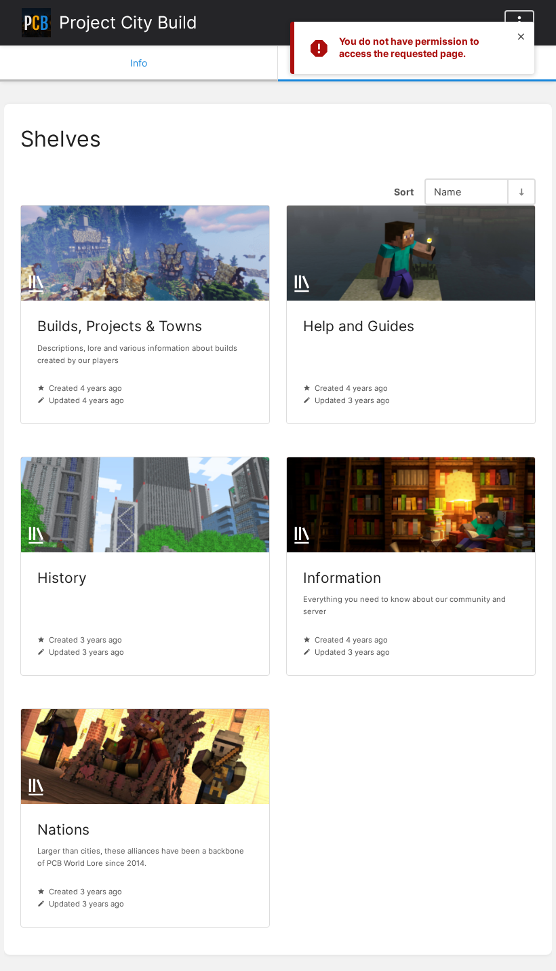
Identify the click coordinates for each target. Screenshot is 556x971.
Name (447, 191)
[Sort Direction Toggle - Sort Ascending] (520, 192)
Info (138, 63)
